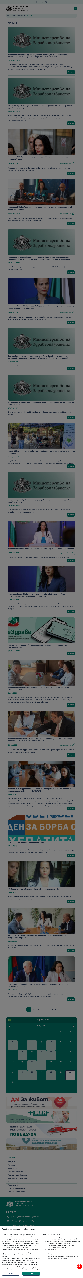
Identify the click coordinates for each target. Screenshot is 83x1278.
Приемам (31, 1274)
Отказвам (10, 1274)
